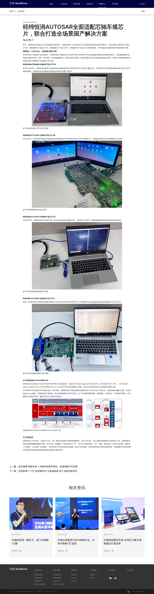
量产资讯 (74, 581)
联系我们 (92, 575)
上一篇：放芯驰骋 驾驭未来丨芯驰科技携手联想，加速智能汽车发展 (43, 466)
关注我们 (112, 570)
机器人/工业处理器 (39, 584)
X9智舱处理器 (38, 575)
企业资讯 (74, 575)
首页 (51, 4)
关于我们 (115, 4)
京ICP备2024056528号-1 (51, 591)
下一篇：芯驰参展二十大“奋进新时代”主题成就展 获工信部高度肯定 (43, 471)
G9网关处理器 (38, 578)
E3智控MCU (38, 581)
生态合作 (74, 578)
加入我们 (130, 570)
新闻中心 (102, 4)
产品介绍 (64, 4)
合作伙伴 (89, 4)
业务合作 (92, 578)
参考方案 (77, 4)
